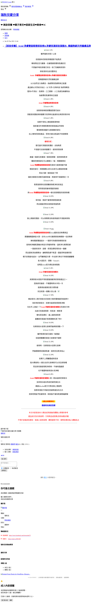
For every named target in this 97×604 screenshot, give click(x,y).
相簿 (6, 33)
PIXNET (34, 577)
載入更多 (4, 459)
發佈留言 (4, 470)
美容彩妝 (16, 449)
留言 (17, 444)
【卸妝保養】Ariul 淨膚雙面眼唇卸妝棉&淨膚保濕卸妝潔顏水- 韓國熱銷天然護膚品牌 (48, 46)
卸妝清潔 (16, 452)
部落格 (7, 35)
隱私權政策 (59, 577)
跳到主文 (4, 20)
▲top (2, 455)
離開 (11, 600)
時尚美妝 (16, 29)
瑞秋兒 (3, 433)
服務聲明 (66, 577)
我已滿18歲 (5, 600)
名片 (6, 38)
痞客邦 (13, 444)
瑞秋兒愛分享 (10, 14)
